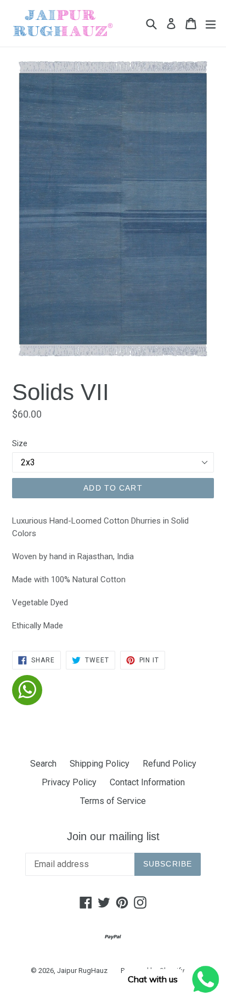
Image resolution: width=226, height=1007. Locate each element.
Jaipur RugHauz (82, 970)
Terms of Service (113, 801)
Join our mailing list (113, 836)
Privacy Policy (69, 782)
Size (19, 443)
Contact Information (147, 782)
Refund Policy (169, 763)
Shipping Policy (99, 763)
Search (43, 763)
